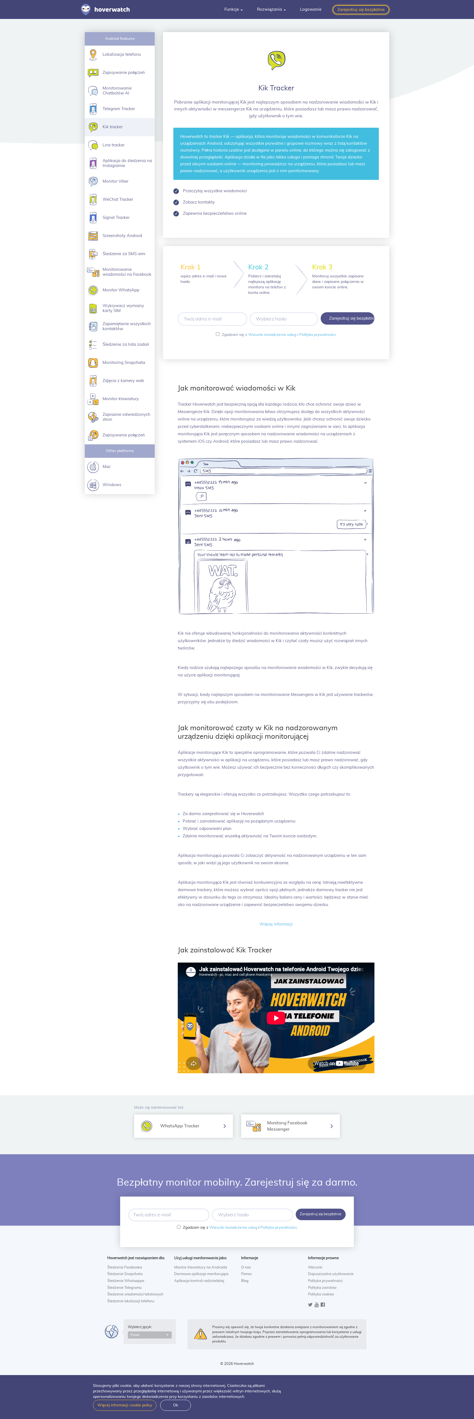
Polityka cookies (321, 1294)
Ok (175, 1405)
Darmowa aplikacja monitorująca (201, 1274)
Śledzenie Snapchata (125, 1274)
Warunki (315, 1267)
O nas (246, 1267)
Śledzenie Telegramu (124, 1288)
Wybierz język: (140, 1327)
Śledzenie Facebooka (124, 1267)
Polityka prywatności (317, 335)
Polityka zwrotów (322, 1288)
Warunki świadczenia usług (272, 335)
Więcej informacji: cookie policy (124, 1405)
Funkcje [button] (232, 9)
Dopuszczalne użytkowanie (331, 1274)
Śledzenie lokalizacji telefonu (130, 1301)
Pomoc (246, 1274)
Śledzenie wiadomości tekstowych (135, 1294)
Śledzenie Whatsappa (125, 1281)
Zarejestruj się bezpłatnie (361, 10)
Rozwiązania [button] (270, 9)
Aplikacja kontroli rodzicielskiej (199, 1281)
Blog (245, 1281)
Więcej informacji (276, 924)
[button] (149, 1335)
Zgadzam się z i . (279, 335)
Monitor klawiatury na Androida (200, 1267)
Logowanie (310, 9)
